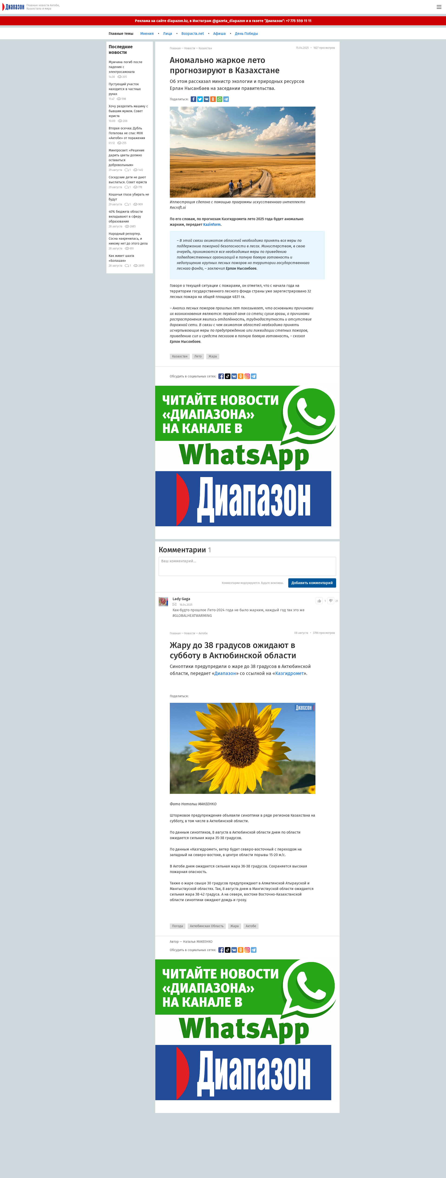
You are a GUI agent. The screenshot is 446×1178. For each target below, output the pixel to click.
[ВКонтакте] (206, 99)
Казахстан (205, 48)
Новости (189, 48)
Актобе (203, 633)
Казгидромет (289, 673)
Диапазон (225, 673)
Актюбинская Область (206, 926)
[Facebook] (193, 99)
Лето (198, 356)
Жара (213, 356)
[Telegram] (226, 99)
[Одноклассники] (213, 99)
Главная (175, 48)
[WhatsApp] (219, 99)
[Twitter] (200, 99)
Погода (177, 926)
